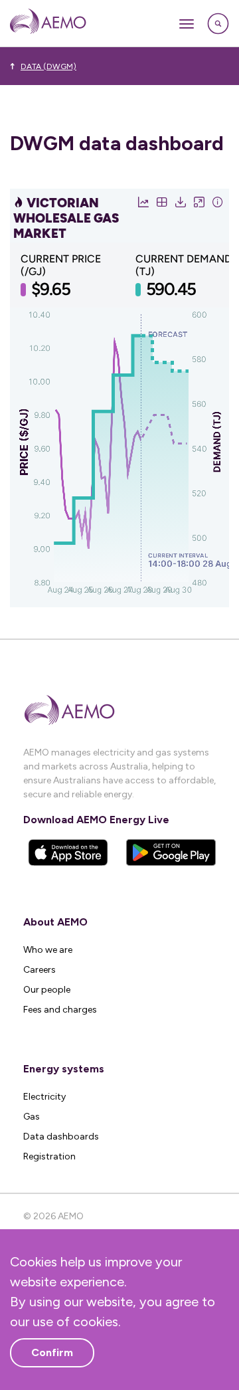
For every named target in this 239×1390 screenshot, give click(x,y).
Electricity (44, 1096)
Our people (46, 989)
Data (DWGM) (48, 66)
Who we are (47, 949)
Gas (31, 1116)
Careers (39, 969)
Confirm (52, 1352)
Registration (49, 1156)
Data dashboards (61, 1136)
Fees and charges (60, 1009)
